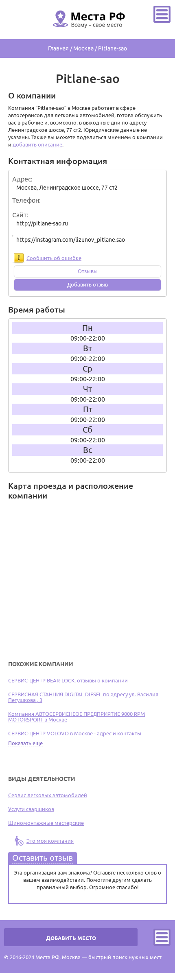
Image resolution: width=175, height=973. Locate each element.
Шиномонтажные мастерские (46, 823)
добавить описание (37, 144)
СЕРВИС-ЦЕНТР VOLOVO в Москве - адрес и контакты (74, 733)
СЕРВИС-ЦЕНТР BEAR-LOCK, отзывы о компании (68, 680)
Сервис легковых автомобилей (47, 795)
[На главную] (87, 33)
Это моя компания (50, 841)
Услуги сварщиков (31, 809)
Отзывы (88, 271)
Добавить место (71, 938)
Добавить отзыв (87, 284)
